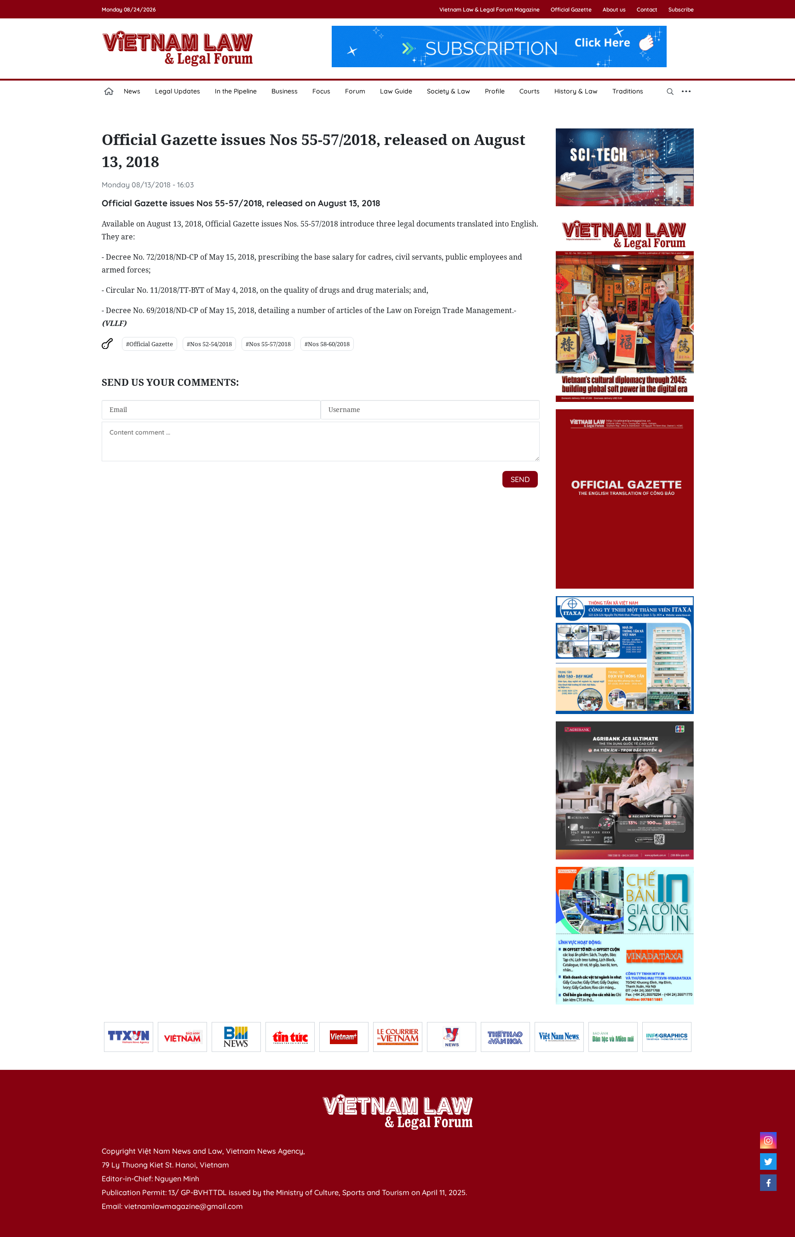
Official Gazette (571, 9)
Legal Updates (177, 91)
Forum (355, 91)
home (109, 91)
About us (614, 9)
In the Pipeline (236, 91)
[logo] (397, 1111)
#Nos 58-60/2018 (327, 344)
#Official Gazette (149, 344)
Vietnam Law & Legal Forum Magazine (489, 9)
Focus (321, 91)
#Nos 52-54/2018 (209, 344)
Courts (529, 91)
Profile (495, 91)
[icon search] (670, 91)
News (132, 91)
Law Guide (396, 91)
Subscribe (681, 9)
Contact (647, 9)
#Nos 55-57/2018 (268, 344)
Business (284, 91)
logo (177, 48)
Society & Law (448, 91)
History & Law (576, 91)
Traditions (627, 91)
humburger (686, 91)
